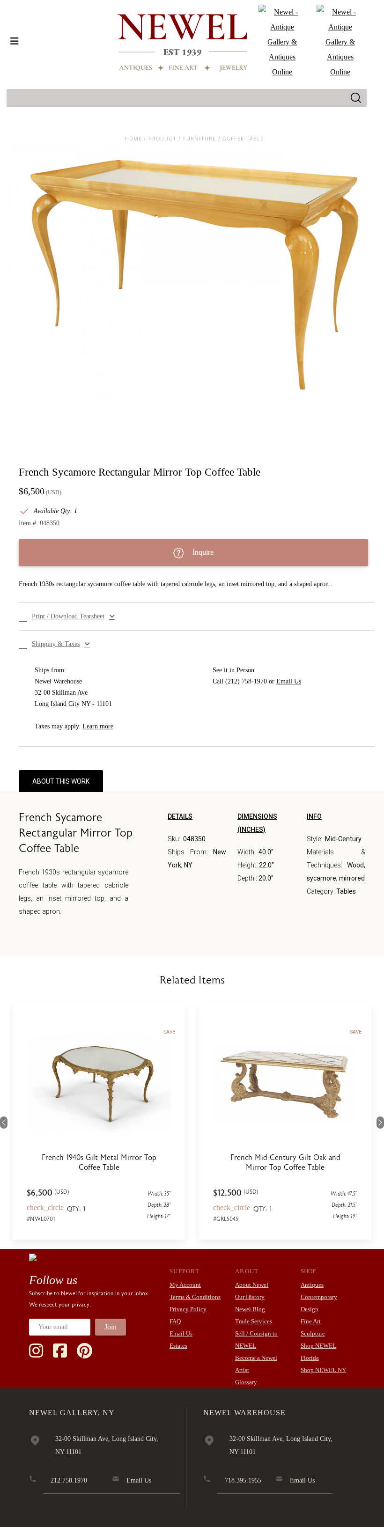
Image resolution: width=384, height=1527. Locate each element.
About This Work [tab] (60, 781)
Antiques (312, 1284)
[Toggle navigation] (14, 41)
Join (110, 1327)
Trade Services (253, 1321)
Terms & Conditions (195, 1296)
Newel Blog (250, 1309)
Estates (178, 1345)
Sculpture (313, 1333)
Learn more (97, 726)
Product (162, 138)
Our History (250, 1296)
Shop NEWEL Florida (318, 1351)
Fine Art (311, 1321)
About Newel (251, 1284)
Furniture (199, 138)
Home (133, 138)
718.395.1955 (243, 1480)
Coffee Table (243, 138)
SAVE (169, 1032)
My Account (185, 1284)
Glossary (246, 1382)
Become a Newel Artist (256, 1363)
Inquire (202, 552)
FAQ (175, 1321)
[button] (197, 616)
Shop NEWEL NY (323, 1369)
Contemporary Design (319, 1303)
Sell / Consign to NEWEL (256, 1339)
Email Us (288, 681)
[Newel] (33, 1256)
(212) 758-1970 (246, 681)
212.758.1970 (69, 1480)
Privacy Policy (188, 1309)
